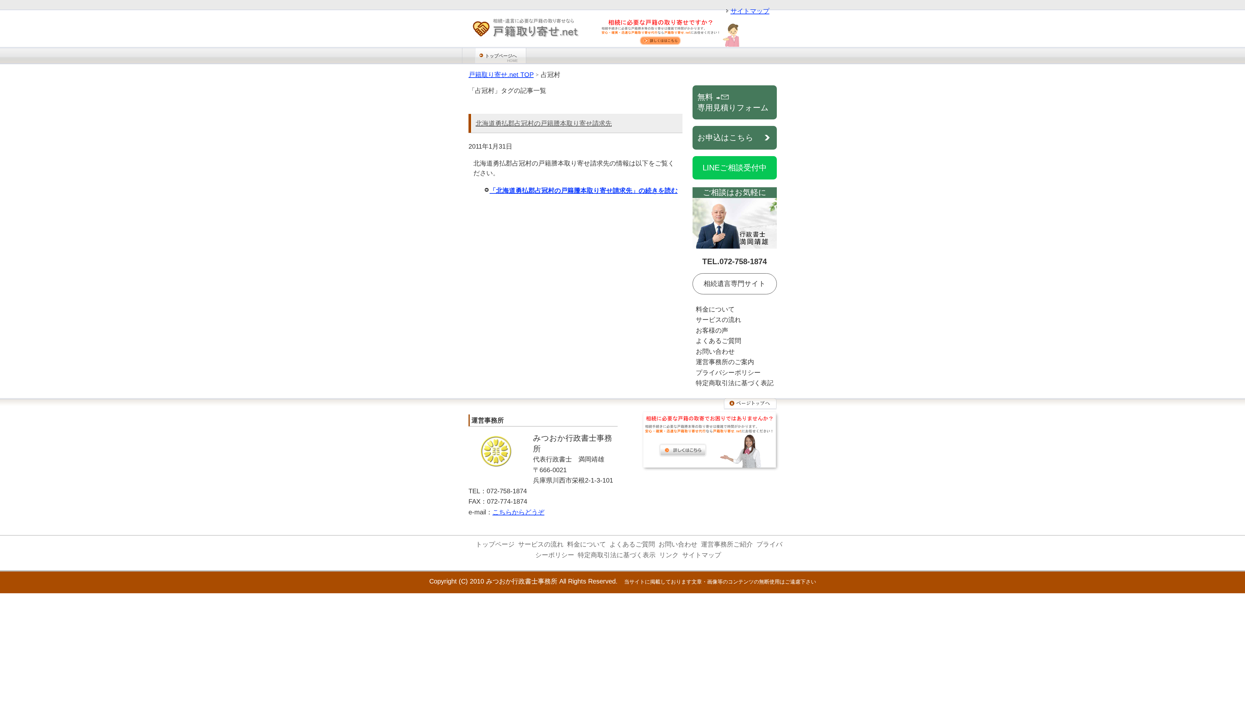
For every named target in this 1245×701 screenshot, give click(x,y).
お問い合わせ (715, 351)
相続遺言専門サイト (735, 283)
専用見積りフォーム (733, 102)
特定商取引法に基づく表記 (735, 383)
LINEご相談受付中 (735, 167)
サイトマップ (749, 11)
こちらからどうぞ (518, 512)
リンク (669, 555)
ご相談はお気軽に (734, 192)
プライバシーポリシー (728, 372)
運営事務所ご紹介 (727, 544)
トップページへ (501, 58)
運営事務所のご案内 (725, 361)
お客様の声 (712, 330)
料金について (715, 309)
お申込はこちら (725, 137)
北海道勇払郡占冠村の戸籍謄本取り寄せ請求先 (544, 123)
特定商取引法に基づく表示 (617, 555)
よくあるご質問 (718, 340)
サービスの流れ (718, 319)
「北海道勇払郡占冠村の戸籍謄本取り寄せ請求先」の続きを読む (584, 190)
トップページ (495, 544)
